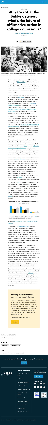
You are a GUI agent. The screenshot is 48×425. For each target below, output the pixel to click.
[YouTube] (38, 387)
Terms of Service (9, 419)
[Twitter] (41, 387)
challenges (21, 97)
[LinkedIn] (35, 384)
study (25, 146)
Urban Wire (24, 9)
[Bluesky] (38, 384)
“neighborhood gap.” (23, 226)
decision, (21, 82)
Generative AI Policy (19, 419)
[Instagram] (44, 384)
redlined (19, 177)
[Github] (44, 387)
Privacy (2, 419)
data (19, 182)
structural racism (20, 159)
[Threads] (41, 384)
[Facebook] (35, 387)
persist (10, 196)
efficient (30, 273)
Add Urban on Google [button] (26, 41)
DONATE (15, 322)
